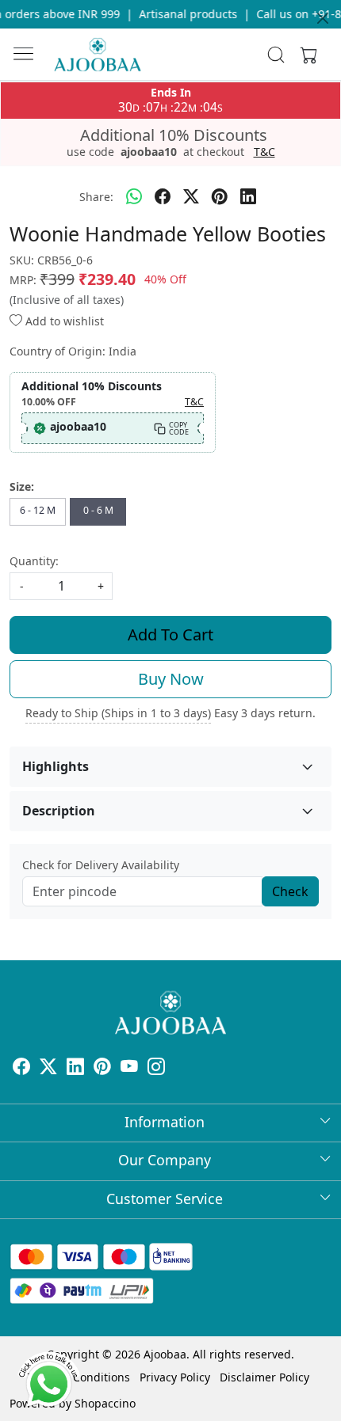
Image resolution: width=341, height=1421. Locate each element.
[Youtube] (129, 1068)
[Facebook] (21, 1068)
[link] (276, 54)
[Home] (97, 54)
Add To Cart (170, 634)
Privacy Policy (175, 1377)
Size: (22, 486)
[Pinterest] (102, 1068)
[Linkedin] (75, 1068)
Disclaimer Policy (264, 1377)
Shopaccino (105, 1403)
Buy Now (171, 679)
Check (290, 891)
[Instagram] (156, 1068)
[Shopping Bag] (305, 55)
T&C (264, 152)
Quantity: (34, 560)
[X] (48, 1068)
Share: (96, 196)
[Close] (323, 18)
